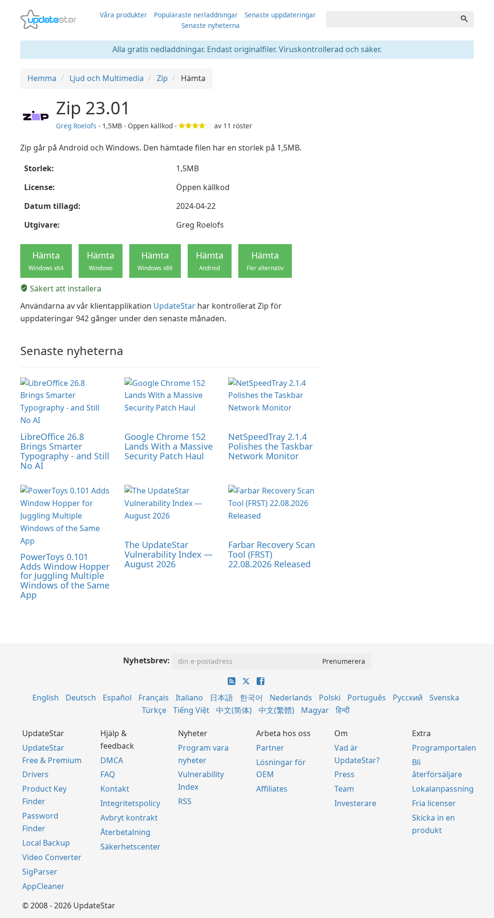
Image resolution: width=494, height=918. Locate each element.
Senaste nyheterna (210, 25)
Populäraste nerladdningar (196, 14)
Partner (270, 747)
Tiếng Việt (191, 710)
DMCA (111, 760)
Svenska (444, 697)
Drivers (35, 774)
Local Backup (46, 842)
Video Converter (52, 857)
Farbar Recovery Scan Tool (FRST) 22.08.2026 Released (271, 554)
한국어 (251, 697)
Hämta (46, 260)
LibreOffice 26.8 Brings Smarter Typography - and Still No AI (65, 451)
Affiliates (272, 788)
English (45, 697)
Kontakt (114, 788)
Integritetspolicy (130, 803)
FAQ (107, 774)
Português (366, 697)
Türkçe (154, 710)
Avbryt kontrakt (129, 817)
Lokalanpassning (443, 788)
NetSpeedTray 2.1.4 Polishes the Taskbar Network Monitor (270, 446)
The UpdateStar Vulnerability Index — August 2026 (168, 554)
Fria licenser (434, 803)
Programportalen (444, 747)
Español (117, 697)
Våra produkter (123, 14)
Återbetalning (125, 832)
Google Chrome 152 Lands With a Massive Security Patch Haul (168, 446)
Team (344, 788)
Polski (330, 697)
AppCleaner (43, 886)
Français (153, 697)
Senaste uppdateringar (280, 14)
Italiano (189, 697)
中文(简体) (234, 710)
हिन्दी (343, 710)
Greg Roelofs (76, 125)
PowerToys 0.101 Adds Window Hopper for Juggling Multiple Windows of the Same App (65, 576)
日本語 (221, 697)
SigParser (39, 871)
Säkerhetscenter (130, 846)
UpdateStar (174, 306)
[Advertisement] (404, 158)
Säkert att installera (64, 288)
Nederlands (291, 697)
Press (344, 774)
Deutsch (81, 697)
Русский (408, 697)
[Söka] (464, 19)
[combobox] (390, 19)
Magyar (315, 710)
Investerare (355, 803)
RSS (185, 801)
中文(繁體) (276, 710)
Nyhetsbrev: (146, 660)
